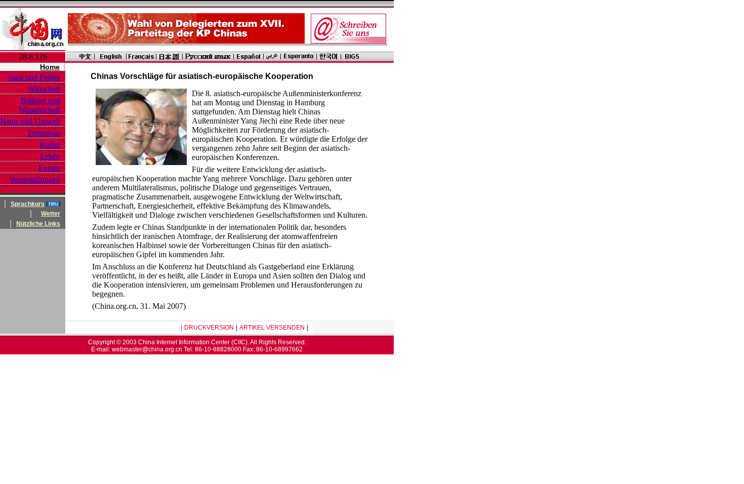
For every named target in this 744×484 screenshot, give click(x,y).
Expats (49, 168)
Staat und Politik (34, 77)
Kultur (49, 144)
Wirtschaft (44, 89)
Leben (50, 156)
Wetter (50, 213)
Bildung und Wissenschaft (39, 105)
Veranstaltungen (34, 179)
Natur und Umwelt (30, 121)
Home (50, 67)
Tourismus (43, 133)
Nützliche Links (38, 223)
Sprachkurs (28, 204)
